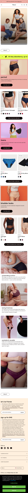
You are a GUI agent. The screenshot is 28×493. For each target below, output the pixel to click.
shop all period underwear (14, 118)
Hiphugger (3, 236)
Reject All (14, 486)
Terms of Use (14, 406)
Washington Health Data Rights (8, 435)
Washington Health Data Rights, (11, 407)
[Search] (22, 4)
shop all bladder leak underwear (14, 244)
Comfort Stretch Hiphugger (8, 110)
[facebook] (2, 448)
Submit (22, 412)
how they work (6, 148)
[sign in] (24, 4)
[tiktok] (8, 448)
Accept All (14, 490)
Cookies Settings (13, 483)
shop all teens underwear (14, 181)
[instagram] (5, 448)
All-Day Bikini (4, 173)
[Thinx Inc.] (14, 4)
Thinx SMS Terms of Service (7, 433)
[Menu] (1, 4)
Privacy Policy (21, 433)
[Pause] (2, 57)
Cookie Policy (13, 480)
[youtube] (11, 448)
